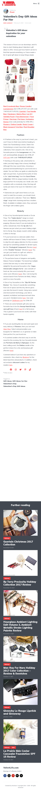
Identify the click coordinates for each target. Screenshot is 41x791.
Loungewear (8, 109)
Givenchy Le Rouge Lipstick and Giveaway (19, 712)
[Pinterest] (13, 775)
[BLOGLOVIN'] (17, 775)
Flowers (6, 124)
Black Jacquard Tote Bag (13, 127)
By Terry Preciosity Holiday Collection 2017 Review (19, 583)
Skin (13, 747)
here (34, 247)
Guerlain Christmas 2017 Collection (18, 543)
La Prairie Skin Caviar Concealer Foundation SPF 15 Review (19, 753)
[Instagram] (21, 775)
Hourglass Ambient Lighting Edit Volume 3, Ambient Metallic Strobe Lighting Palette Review (20, 626)
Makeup (7, 538)
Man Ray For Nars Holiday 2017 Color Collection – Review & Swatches (19, 670)
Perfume (21, 119)
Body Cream (28, 124)
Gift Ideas (7, 381)
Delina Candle (16, 124)
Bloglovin (26, 357)
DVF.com (6, 157)
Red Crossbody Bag (11, 106)
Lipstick (23, 111)
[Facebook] (5, 775)
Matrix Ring (21, 114)
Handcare (12, 114)
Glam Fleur (7, 329)
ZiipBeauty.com (17, 300)
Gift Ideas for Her (19, 381)
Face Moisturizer (22, 117)
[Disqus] (20, 415)
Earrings (13, 119)
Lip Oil (29, 114)
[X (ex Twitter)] (9, 775)
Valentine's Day (9, 384)
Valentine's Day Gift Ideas (14, 386)
